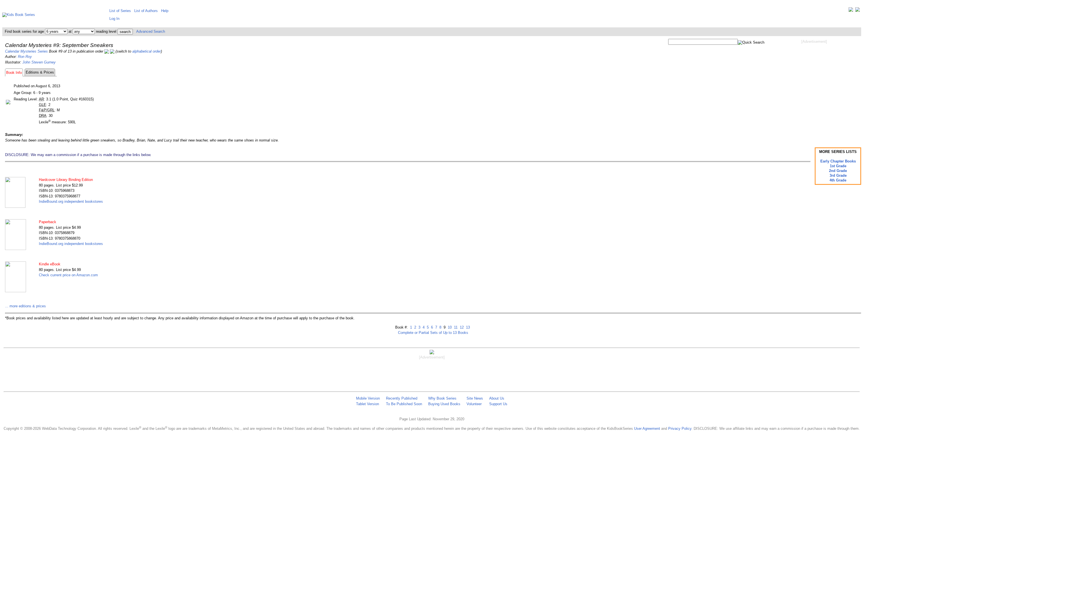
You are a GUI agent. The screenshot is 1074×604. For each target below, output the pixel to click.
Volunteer (474, 404)
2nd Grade (838, 171)
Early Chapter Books (838, 161)
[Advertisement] (814, 89)
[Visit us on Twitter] (851, 11)
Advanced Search (150, 31)
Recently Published (401, 398)
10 (449, 327)
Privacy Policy (679, 428)
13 (467, 327)
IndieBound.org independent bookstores (71, 201)
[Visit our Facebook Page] (857, 11)
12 (461, 327)
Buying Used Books (444, 404)
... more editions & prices (25, 306)
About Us (496, 398)
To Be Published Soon (404, 404)
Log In (114, 18)
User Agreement (647, 428)
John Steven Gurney (39, 62)
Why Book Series (442, 398)
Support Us (498, 404)
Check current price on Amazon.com (68, 275)
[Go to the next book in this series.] (112, 51)
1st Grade (838, 166)
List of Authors (146, 11)
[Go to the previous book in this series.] (106, 51)
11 (455, 327)
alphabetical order (146, 51)
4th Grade (838, 180)
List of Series (120, 11)
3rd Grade (838, 175)
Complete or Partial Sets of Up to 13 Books (433, 333)
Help (164, 11)
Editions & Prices (40, 72)
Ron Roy (25, 57)
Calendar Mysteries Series (26, 51)
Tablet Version (367, 404)
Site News (475, 398)
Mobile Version (368, 398)
